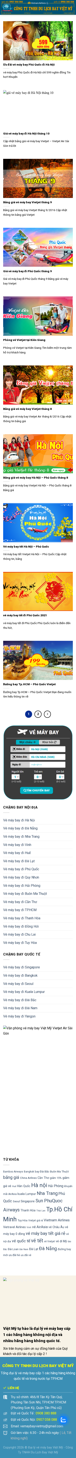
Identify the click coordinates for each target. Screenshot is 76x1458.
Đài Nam (23, 1249)
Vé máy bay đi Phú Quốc (21, 869)
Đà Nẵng (48, 1248)
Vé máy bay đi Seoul (18, 984)
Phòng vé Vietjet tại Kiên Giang (24, 340)
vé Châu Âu (56, 1227)
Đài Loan (13, 1249)
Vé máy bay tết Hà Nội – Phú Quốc (26, 546)
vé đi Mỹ (61, 1241)
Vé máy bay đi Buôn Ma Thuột (25, 894)
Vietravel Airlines (14, 1227)
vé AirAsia (40, 1227)
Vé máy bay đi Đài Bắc (19, 1000)
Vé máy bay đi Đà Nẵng (20, 828)
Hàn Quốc (23, 1186)
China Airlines (28, 1177)
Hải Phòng (55, 1186)
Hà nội (39, 1185)
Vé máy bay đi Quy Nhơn (21, 877)
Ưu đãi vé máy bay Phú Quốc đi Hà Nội (29, 64)
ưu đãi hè (14, 1255)
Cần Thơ (43, 1177)
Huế (14, 1186)
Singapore (28, 1201)
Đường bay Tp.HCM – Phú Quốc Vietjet (29, 684)
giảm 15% (56, 1177)
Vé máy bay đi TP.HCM (20, 910)
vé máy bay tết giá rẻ (45, 1233)
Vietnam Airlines (57, 1220)
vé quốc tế (21, 1240)
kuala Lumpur (27, 1194)
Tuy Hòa (22, 1220)
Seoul (16, 1201)
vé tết (37, 1241)
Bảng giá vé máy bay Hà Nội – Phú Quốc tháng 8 (35, 477)
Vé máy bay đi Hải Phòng (21, 886)
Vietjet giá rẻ (35, 1220)
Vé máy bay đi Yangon (19, 1016)
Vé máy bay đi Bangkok (20, 975)
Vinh (29, 1227)
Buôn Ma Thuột (59, 1171)
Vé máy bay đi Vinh (17, 845)
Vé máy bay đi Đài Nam (20, 1008)
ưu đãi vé (26, 1255)
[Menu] (7, 7)
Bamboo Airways (13, 1171)
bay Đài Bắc (42, 1171)
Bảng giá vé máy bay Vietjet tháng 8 (27, 408)
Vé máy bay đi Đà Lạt (19, 861)
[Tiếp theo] (47, 714)
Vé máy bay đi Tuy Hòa (20, 943)
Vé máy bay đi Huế (17, 853)
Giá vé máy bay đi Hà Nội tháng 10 (26, 133)
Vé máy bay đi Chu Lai (19, 934)
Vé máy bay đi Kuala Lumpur (24, 992)
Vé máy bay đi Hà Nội (19, 820)
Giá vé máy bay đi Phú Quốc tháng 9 (27, 271)
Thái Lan (40, 1210)
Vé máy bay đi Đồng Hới (21, 926)
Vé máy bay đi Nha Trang (21, 837)
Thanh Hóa (27, 1210)
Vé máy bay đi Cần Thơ (20, 902)
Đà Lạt (33, 1249)
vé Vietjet (49, 1241)
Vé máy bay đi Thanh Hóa (21, 918)
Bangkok (29, 1171)
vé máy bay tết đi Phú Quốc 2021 (25, 615)
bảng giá (11, 1177)
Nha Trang (47, 1193)
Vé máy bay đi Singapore (21, 967)
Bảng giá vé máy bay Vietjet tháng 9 (27, 202)
